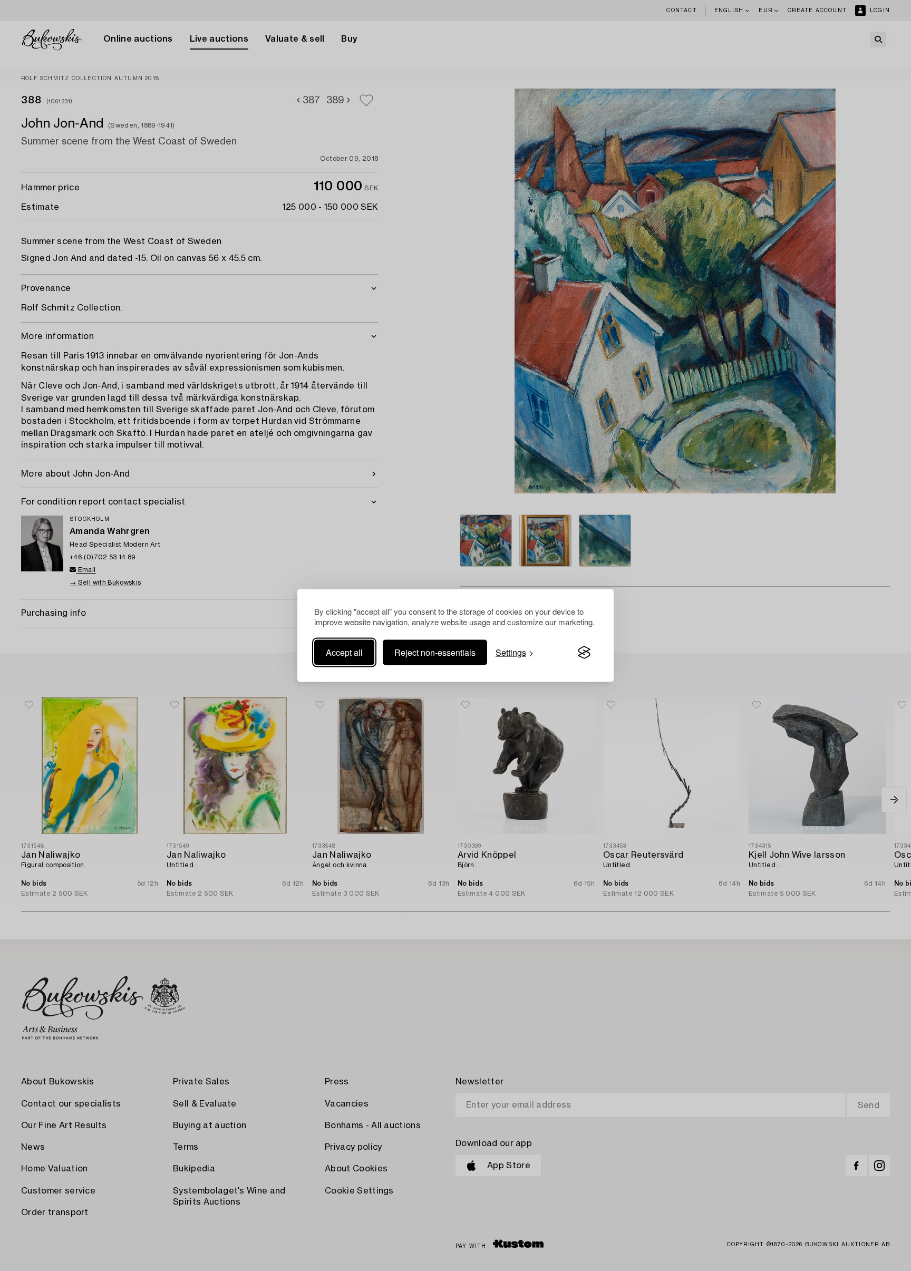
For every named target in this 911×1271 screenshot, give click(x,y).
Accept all (344, 652)
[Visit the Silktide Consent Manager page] (584, 652)
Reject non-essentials (435, 652)
